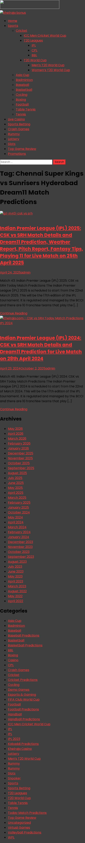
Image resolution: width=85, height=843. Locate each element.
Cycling (21, 94)
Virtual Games (19, 827)
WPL (11, 837)
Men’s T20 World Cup (48, 65)
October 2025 (19, 463)
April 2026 (15, 433)
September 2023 (21, 556)
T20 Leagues (33, 40)
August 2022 (17, 591)
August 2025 (17, 473)
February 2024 (19, 532)
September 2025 (21, 468)
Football (22, 104)
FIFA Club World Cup (24, 699)
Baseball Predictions (23, 635)
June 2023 (16, 571)
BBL (34, 55)
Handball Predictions (24, 719)
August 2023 (17, 561)
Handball (15, 714)
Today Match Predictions (27, 813)
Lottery (13, 139)
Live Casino (16, 119)
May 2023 (15, 576)
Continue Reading (13, 313)
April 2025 (15, 492)
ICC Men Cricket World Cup (45, 35)
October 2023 (18, 552)
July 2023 (15, 566)
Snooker (14, 778)
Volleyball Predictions (24, 832)
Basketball (24, 89)
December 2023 (20, 542)
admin (25, 272)
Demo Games (18, 689)
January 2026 (18, 448)
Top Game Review (22, 149)
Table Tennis (26, 109)
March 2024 (17, 527)
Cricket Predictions (23, 680)
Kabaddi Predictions (23, 744)
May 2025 (15, 488)
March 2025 (17, 497)
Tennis (21, 114)
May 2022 (15, 596)
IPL (34, 45)
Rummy (14, 134)
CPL (34, 50)
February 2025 (19, 502)
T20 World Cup (35, 60)
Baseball (22, 85)
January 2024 (18, 537)
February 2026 (19, 443)
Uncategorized (19, 822)
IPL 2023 (14, 739)
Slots (11, 144)
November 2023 (20, 547)
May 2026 (15, 428)
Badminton (24, 80)
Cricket (21, 30)
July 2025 (15, 478)
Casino (13, 660)
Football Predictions (23, 709)
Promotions (17, 153)
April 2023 (15, 581)
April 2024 (16, 522)
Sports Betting (19, 124)
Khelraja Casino (20, 748)
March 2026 (17, 438)
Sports (13, 25)
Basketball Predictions (25, 645)
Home (12, 21)
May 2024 (15, 517)
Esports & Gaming (22, 694)
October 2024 (19, 512)
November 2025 (20, 458)
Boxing (21, 99)
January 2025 (18, 507)
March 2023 (17, 586)
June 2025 (16, 483)
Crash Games (18, 129)
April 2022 (15, 601)
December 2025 (20, 453)
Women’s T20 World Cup (51, 70)
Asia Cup (22, 75)
